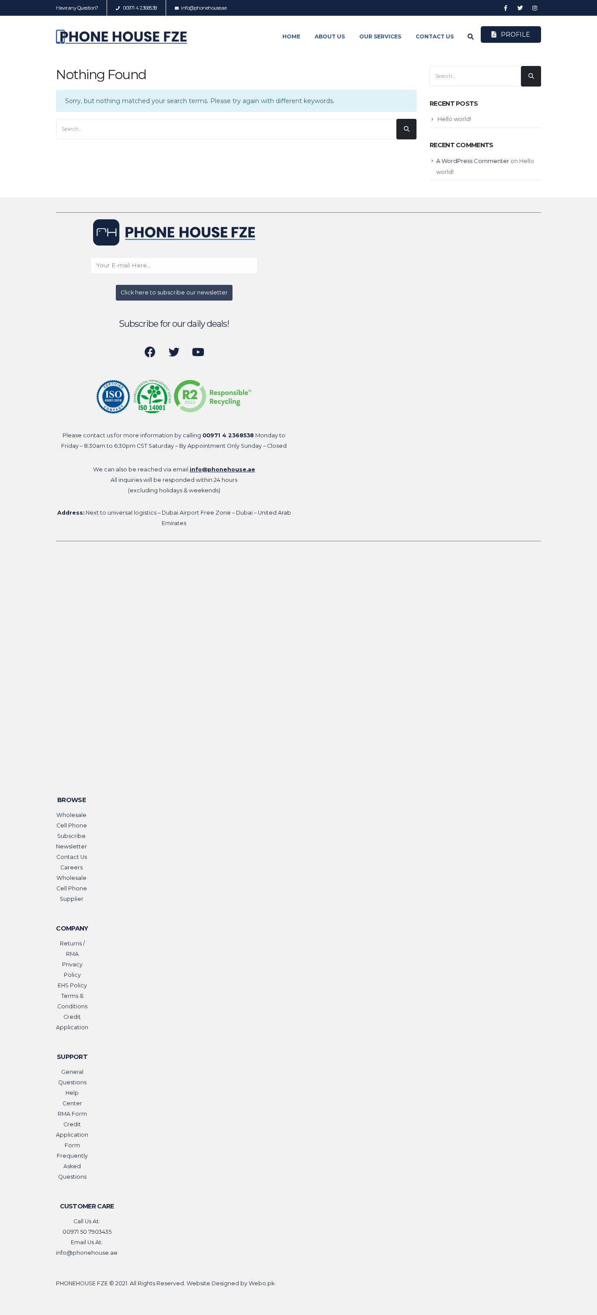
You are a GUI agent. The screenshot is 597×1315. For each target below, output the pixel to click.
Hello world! (454, 118)
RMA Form (72, 1114)
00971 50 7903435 (86, 1231)
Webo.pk (261, 1283)
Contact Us (435, 36)
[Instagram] (534, 8)
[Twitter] (520, 8)
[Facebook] (506, 8)
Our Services (380, 36)
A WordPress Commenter (472, 160)
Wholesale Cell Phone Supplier (71, 888)
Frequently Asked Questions (72, 1166)
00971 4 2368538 (139, 8)
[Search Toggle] (471, 37)
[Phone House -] (121, 37)
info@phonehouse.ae (203, 8)
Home (291, 36)
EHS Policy (72, 985)
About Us (330, 36)
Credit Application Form (72, 1135)
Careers (71, 867)
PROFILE (515, 34)
